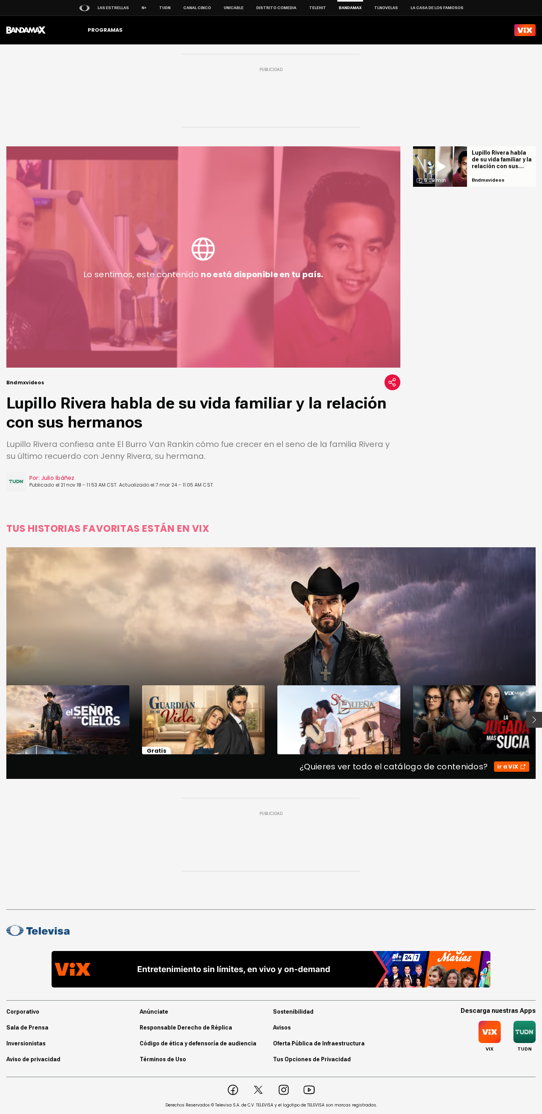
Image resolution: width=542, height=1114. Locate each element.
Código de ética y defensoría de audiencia (198, 1043)
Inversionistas (26, 1043)
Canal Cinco (197, 8)
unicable (234, 8)
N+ (144, 8)
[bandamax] (26, 30)
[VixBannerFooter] (271, 969)
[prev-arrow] (1, 720)
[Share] (392, 382)
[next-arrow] (534, 720)
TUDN (165, 8)
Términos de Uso (163, 1059)
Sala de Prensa (27, 1027)
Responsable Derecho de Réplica (186, 1027)
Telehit (317, 8)
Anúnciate (154, 1012)
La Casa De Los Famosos (437, 8)
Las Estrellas (113, 8)
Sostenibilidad (293, 1012)
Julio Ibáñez (58, 477)
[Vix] (525, 30)
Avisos (282, 1027)
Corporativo (22, 1012)
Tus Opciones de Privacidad (312, 1059)
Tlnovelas (386, 8)
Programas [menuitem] (105, 30)
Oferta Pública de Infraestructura (319, 1043)
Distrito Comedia (276, 8)
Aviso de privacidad (33, 1059)
